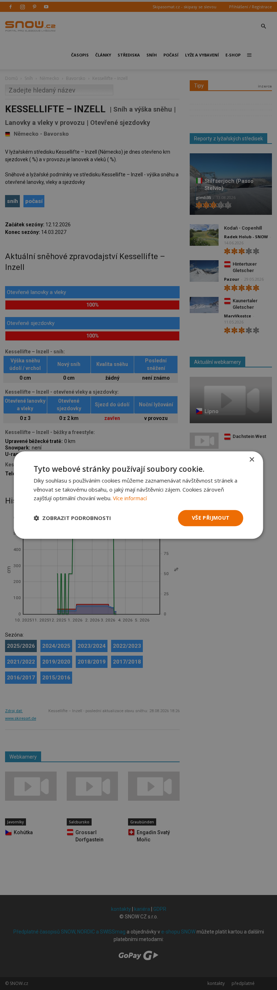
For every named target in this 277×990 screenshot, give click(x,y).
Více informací (130, 498)
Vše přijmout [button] (211, 517)
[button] (72, 518)
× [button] (251, 459)
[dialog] (138, 495)
